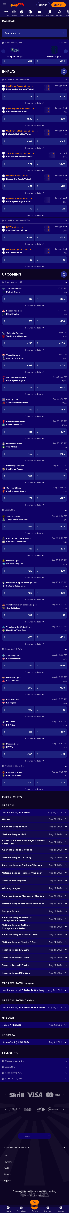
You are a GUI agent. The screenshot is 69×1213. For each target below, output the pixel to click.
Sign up (58, 5)
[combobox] (34, 1136)
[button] (34, 79)
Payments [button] (8, 1162)
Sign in (43, 5)
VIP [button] (5, 1155)
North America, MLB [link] (13, 282)
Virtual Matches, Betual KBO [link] (17, 220)
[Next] (66, 51)
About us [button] (7, 1174)
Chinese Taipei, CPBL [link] (14, 766)
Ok (34, 1202)
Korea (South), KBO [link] (13, 649)
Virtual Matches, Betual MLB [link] (17, 79)
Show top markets (32, 103)
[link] (17, 4)
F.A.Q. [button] (6, 1168)
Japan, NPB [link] (10, 510)
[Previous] (3, 51)
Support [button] (7, 1180)
